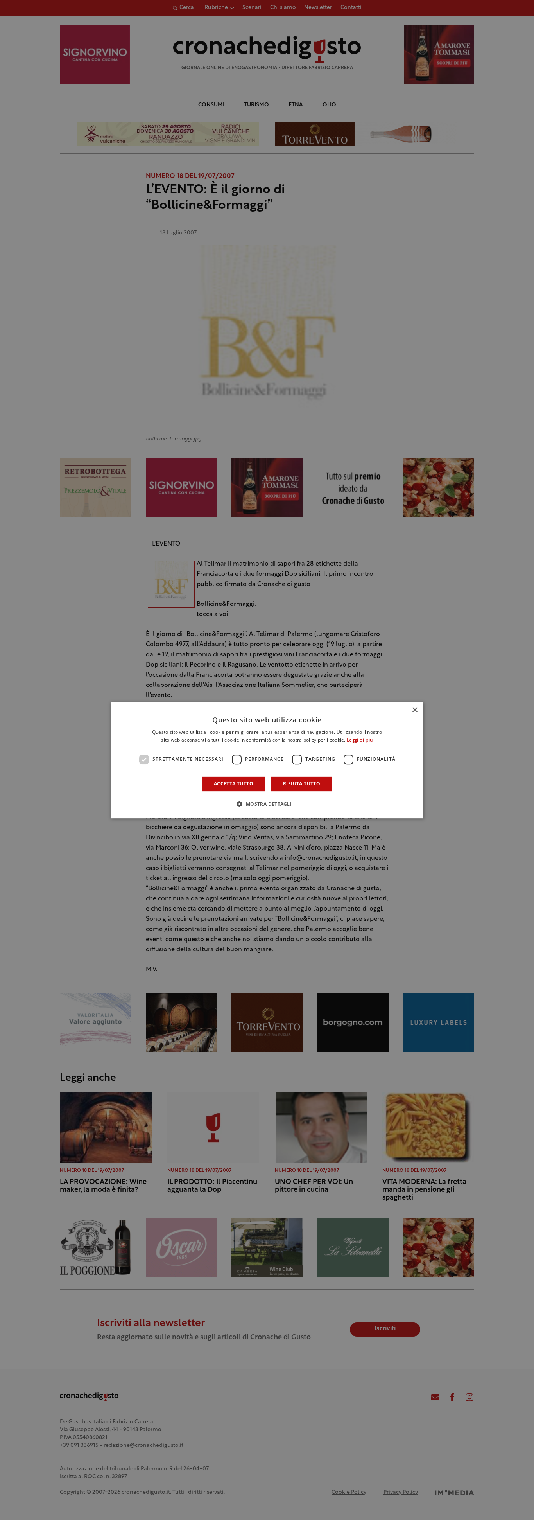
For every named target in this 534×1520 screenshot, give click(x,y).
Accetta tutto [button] (233, 783)
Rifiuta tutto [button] (301, 783)
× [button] (415, 710)
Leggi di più (360, 740)
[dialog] (267, 760)
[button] (266, 804)
